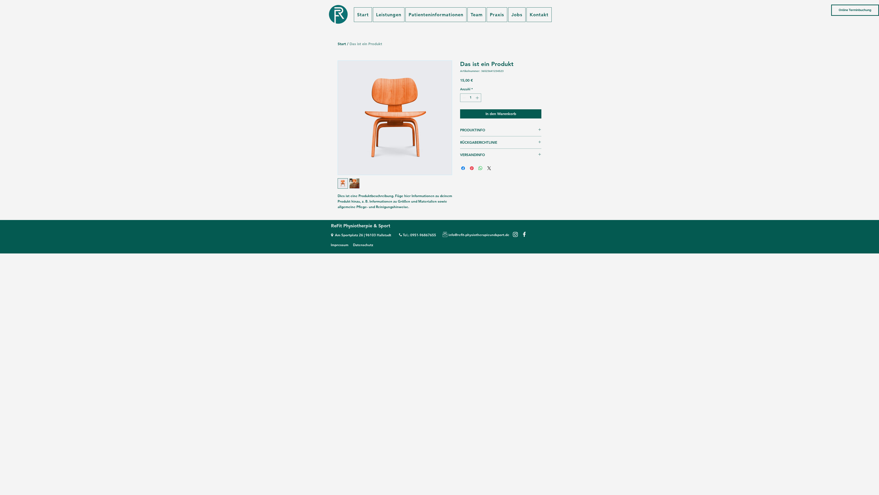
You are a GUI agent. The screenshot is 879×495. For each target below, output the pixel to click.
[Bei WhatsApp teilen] (480, 168)
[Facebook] (524, 234)
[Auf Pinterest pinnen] (472, 168)
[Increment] (477, 98)
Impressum (339, 245)
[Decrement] (464, 98)
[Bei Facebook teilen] (463, 168)
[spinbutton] (471, 98)
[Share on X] (489, 168)
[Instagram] (515, 234)
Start (342, 44)
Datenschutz (363, 245)
